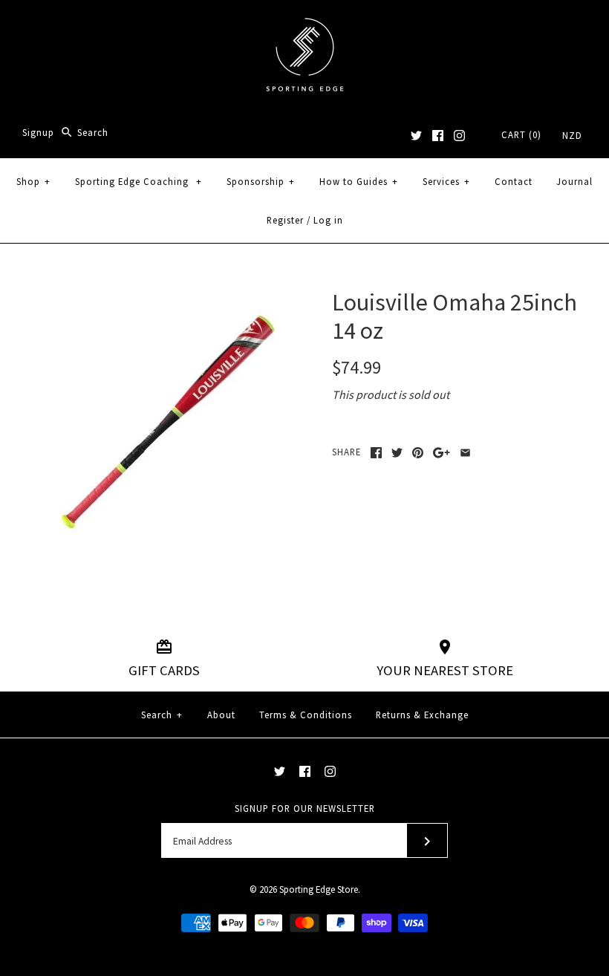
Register (285, 220)
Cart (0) (521, 134)
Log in (328, 220)
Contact (514, 181)
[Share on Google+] (441, 452)
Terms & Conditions (305, 714)
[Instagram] (459, 135)
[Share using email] (465, 452)
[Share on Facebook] (376, 452)
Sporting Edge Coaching (138, 181)
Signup (38, 132)
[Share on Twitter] (397, 452)
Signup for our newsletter (305, 808)
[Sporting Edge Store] (304, 23)
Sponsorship (261, 181)
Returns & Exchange (422, 714)
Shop (33, 181)
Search (162, 714)
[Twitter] (416, 135)
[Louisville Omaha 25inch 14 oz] (153, 297)
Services (446, 181)
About (221, 714)
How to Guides (358, 181)
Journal (574, 181)
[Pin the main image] (417, 452)
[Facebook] (437, 135)
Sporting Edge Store (318, 889)
